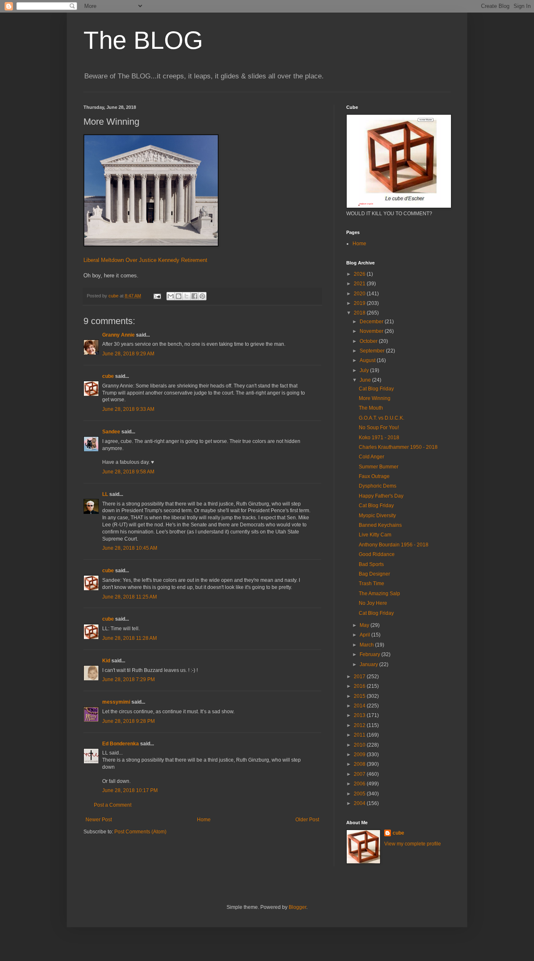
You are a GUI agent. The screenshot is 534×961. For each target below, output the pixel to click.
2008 (360, 764)
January (369, 664)
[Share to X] (186, 296)
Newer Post (99, 820)
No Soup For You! (379, 427)
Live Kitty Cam (375, 535)
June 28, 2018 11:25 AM (129, 597)
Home (204, 820)
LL (105, 494)
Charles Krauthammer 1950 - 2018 (398, 447)
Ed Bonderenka (120, 744)
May (365, 625)
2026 (360, 274)
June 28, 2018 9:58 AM (128, 472)
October (369, 341)
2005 (360, 794)
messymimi (116, 702)
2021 (360, 284)
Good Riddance (377, 554)
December (372, 322)
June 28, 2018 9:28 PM (128, 721)
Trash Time (371, 583)
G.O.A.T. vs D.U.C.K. (381, 418)
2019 (360, 303)
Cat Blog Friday (376, 389)
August (368, 360)
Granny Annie (118, 335)
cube (108, 376)
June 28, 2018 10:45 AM (129, 548)
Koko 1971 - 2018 (379, 437)
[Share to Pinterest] (202, 296)
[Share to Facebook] (194, 296)
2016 (360, 686)
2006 (360, 784)
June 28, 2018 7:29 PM (128, 679)
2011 (360, 735)
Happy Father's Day (381, 496)
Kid (106, 661)
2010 (360, 745)
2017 (360, 676)
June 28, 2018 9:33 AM (128, 409)
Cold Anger (371, 457)
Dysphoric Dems (377, 486)
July (365, 370)
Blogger (297, 907)
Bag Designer (374, 574)
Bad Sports (371, 564)
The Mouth (371, 408)
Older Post (307, 820)
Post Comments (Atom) (140, 832)
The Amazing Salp (379, 593)
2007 (360, 774)
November (372, 331)
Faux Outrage (374, 476)
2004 (360, 803)
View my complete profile (412, 844)
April (365, 635)
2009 (360, 754)
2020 (360, 294)
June (366, 380)
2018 (360, 313)
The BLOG (143, 40)
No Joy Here (373, 603)
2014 (360, 706)
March (367, 645)
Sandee (111, 432)
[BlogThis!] (178, 296)
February (370, 654)
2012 (360, 725)
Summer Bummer (378, 467)
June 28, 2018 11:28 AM (129, 638)
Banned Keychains (380, 525)
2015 (360, 696)
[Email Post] (156, 295)
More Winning (374, 398)
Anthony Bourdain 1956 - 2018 (393, 545)
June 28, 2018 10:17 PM (130, 790)
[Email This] (170, 296)
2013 (360, 715)
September (373, 351)
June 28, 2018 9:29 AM (128, 354)
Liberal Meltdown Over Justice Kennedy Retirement (145, 260)
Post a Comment (112, 805)
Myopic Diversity (377, 515)
